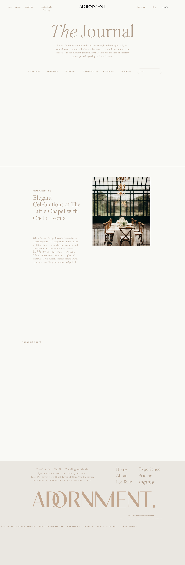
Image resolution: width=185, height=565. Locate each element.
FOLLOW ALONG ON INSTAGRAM (22, 526)
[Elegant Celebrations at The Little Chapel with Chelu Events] (121, 211)
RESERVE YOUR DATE (88, 526)
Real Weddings (42, 191)
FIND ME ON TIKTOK (58, 526)
